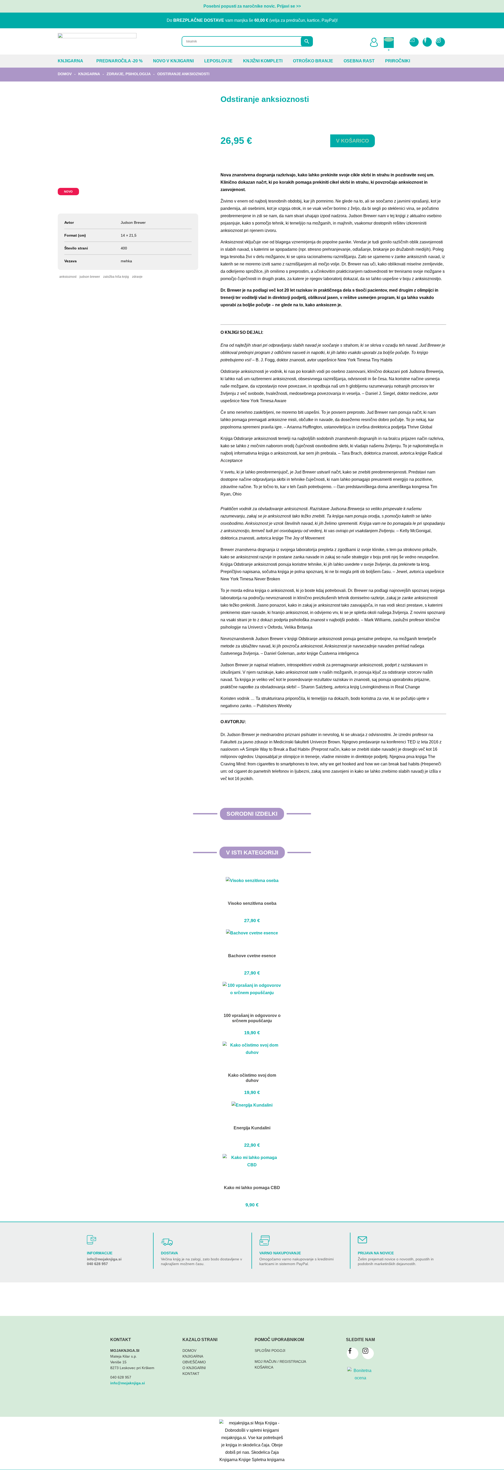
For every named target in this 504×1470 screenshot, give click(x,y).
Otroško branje (313, 61)
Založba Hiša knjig (116, 277)
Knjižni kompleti (262, 61)
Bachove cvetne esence (252, 956)
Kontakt (191, 1373)
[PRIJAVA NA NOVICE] (362, 1239)
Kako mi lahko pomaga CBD (252, 1187)
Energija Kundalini (252, 1128)
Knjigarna (70, 61)
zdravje (137, 277)
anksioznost (67, 277)
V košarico (352, 141)
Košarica (264, 1367)
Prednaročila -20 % (119, 61)
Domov (65, 74)
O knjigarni (194, 1368)
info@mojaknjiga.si (104, 1259)
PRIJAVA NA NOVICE (376, 1253)
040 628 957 (97, 1264)
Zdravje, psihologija (129, 74)
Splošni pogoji (270, 1350)
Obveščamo (194, 1362)
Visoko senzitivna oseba (252, 903)
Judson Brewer (90, 277)
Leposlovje (218, 61)
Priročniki (397, 61)
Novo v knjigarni (173, 61)
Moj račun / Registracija (280, 1361)
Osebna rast (359, 61)
